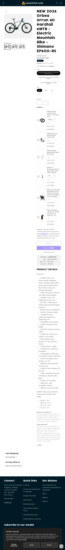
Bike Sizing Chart (28, 504)
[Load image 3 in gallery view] (22, 46)
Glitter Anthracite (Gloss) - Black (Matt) (48, 78)
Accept (32, 545)
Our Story (26, 485)
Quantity (39, 99)
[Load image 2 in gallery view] (15, 46)
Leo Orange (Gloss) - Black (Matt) (48, 83)
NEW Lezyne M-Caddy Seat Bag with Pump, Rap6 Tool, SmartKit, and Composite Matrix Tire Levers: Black (53, 193)
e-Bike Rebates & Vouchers (32, 519)
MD (47, 91)
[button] (3, 3)
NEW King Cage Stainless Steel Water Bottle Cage (53, 152)
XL (40, 94)
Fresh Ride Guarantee (30, 514)
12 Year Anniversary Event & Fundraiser (31, 490)
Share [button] (40, 445)
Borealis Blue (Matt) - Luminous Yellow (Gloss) (49, 73)
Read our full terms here (13, 466)
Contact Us (8, 502)
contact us (44, 233)
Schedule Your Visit (29, 495)
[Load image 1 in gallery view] (7, 46)
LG (53, 91)
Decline (49, 545)
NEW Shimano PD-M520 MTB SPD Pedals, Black (52, 135)
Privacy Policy (22, 539)
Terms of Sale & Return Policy (30, 509)
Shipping (39, 63)
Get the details (10, 457)
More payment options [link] (48, 252)
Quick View (42, 122)
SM (40, 91)
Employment (27, 500)
